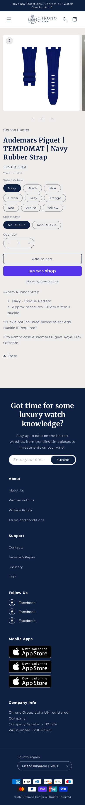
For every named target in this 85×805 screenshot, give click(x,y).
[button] (9, 19)
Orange (55, 198)
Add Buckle (46, 225)
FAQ (12, 577)
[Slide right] (52, 119)
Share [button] (12, 356)
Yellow (52, 208)
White (31, 208)
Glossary (16, 567)
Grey (33, 198)
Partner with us (21, 500)
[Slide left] (33, 119)
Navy (12, 188)
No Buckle (17, 225)
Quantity (10, 234)
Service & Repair (22, 557)
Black (32, 188)
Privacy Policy (20, 510)
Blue (52, 188)
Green (13, 198)
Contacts (16, 547)
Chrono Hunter (35, 796)
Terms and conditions (26, 520)
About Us (16, 490)
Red (11, 208)
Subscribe (63, 459)
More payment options (42, 281)
